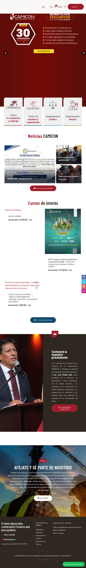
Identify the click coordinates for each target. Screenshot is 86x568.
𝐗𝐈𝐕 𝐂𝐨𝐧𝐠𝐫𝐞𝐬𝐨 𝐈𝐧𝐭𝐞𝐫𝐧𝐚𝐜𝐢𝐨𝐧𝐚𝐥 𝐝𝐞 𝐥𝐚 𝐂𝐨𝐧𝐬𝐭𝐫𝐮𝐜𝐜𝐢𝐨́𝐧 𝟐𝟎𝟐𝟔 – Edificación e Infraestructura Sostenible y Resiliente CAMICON (62, 263)
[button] (43, 461)
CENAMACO (40, 530)
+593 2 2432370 (9, 535)
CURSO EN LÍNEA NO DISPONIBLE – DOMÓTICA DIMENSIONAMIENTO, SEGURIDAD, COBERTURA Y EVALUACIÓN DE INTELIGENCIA (23, 298)
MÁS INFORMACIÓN (44, 51)
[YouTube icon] (44, 560)
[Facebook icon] (39, 560)
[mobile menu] (43, 7)
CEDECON (39, 532)
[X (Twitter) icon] (42, 560)
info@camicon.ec (9, 539)
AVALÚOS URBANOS (15, 216)
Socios (74, 7)
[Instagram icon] (46, 560)
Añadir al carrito (76, 234)
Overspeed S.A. (66, 556)
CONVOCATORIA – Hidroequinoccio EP (19, 178)
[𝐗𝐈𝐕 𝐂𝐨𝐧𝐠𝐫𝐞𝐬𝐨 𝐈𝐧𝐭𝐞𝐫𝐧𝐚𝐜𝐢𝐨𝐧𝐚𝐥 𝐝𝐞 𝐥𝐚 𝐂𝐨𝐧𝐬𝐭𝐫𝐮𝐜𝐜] (76, 228)
